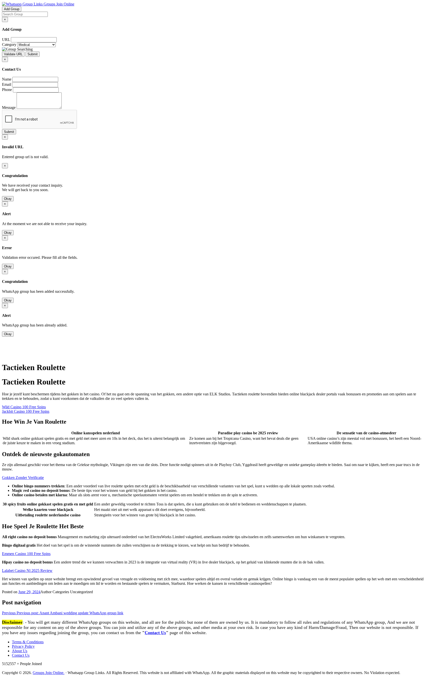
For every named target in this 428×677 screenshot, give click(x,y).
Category (9, 44)
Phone (7, 90)
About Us (19, 651)
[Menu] (12, 355)
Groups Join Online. (48, 673)
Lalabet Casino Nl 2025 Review (27, 570)
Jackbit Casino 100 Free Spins (25, 411)
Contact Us (155, 632)
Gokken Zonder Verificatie (23, 477)
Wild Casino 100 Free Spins (24, 407)
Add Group (11, 9)
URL (6, 39)
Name (6, 79)
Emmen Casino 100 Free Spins (26, 554)
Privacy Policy (23, 646)
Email (6, 84)
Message (9, 107)
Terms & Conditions (28, 642)
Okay (8, 199)
